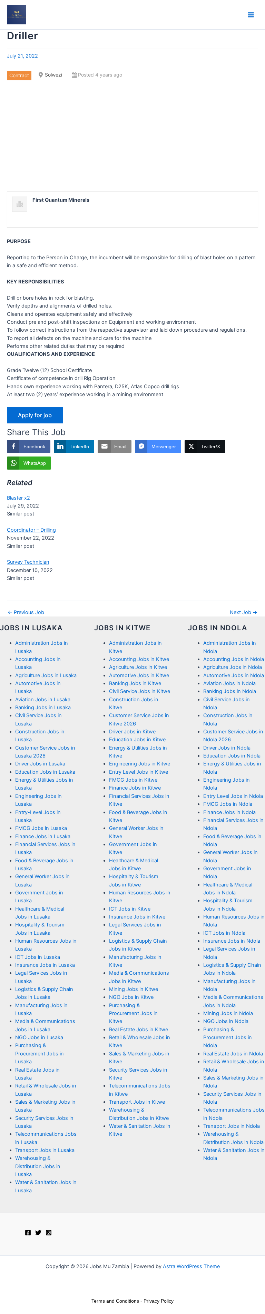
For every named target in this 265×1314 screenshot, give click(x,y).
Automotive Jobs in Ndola (233, 675)
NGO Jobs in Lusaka (39, 1037)
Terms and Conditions (115, 1301)
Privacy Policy (159, 1301)
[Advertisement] (132, 136)
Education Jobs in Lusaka (45, 772)
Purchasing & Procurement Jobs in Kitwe (133, 1013)
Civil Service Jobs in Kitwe (139, 691)
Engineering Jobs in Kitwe (139, 764)
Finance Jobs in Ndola (229, 812)
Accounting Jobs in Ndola (233, 659)
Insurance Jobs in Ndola (231, 941)
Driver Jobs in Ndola (227, 748)
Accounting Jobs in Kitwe (139, 659)
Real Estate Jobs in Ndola (233, 1054)
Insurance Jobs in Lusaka (45, 965)
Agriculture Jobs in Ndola (232, 667)
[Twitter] (38, 1233)
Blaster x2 (18, 498)
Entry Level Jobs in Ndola (233, 796)
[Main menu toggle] (251, 15)
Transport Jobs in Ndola (231, 1126)
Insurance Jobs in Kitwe (137, 917)
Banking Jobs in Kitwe (135, 683)
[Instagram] (49, 1233)
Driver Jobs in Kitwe (132, 732)
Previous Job (26, 612)
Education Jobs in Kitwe (137, 739)
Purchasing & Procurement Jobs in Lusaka (39, 1053)
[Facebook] (28, 1233)
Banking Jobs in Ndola (229, 691)
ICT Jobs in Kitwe (129, 909)
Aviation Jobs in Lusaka (42, 699)
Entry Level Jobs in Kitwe (138, 772)
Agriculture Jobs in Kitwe (138, 667)
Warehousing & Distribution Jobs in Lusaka (37, 1166)
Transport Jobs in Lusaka (45, 1150)
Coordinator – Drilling (31, 530)
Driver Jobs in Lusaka (40, 764)
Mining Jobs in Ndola (228, 1013)
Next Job (243, 612)
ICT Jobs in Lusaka (37, 957)
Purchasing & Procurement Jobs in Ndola (227, 1037)
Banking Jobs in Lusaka (43, 707)
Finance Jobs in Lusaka (42, 836)
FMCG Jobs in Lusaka (41, 828)
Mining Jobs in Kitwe (133, 989)
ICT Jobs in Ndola (224, 933)
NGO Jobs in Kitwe (131, 997)
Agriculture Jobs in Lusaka (46, 675)
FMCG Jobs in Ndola (227, 804)
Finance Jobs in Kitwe (135, 788)
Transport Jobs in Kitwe (137, 1102)
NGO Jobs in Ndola (225, 1021)
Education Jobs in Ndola (232, 756)
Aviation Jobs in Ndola (229, 683)
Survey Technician (28, 562)
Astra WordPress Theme (191, 1266)
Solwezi (53, 75)
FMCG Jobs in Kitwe (133, 780)
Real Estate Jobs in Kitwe (138, 1029)
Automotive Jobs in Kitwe (139, 675)
